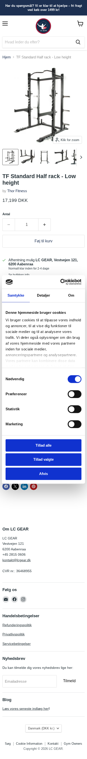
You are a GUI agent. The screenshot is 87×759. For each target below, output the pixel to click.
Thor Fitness (17, 191)
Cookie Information (29, 743)
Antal (6, 214)
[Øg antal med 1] (44, 224)
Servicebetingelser (16, 644)
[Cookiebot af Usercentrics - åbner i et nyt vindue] (61, 282)
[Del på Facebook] (6, 486)
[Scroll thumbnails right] (80, 157)
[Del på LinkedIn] (24, 486)
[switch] (74, 394)
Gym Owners (73, 743)
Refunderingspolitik (17, 625)
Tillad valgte (43, 460)
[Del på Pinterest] (33, 486)
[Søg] (78, 42)
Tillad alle (43, 445)
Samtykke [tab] (15, 295)
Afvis (43, 474)
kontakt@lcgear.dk (16, 560)
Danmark (41, 728)
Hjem (6, 57)
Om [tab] (71, 295)
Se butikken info (18, 275)
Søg (8, 743)
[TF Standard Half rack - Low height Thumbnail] (10, 157)
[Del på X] (15, 486)
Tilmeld (69, 681)
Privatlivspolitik (13, 634)
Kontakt (53, 743)
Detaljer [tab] (43, 295)
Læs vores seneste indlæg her (25, 709)
